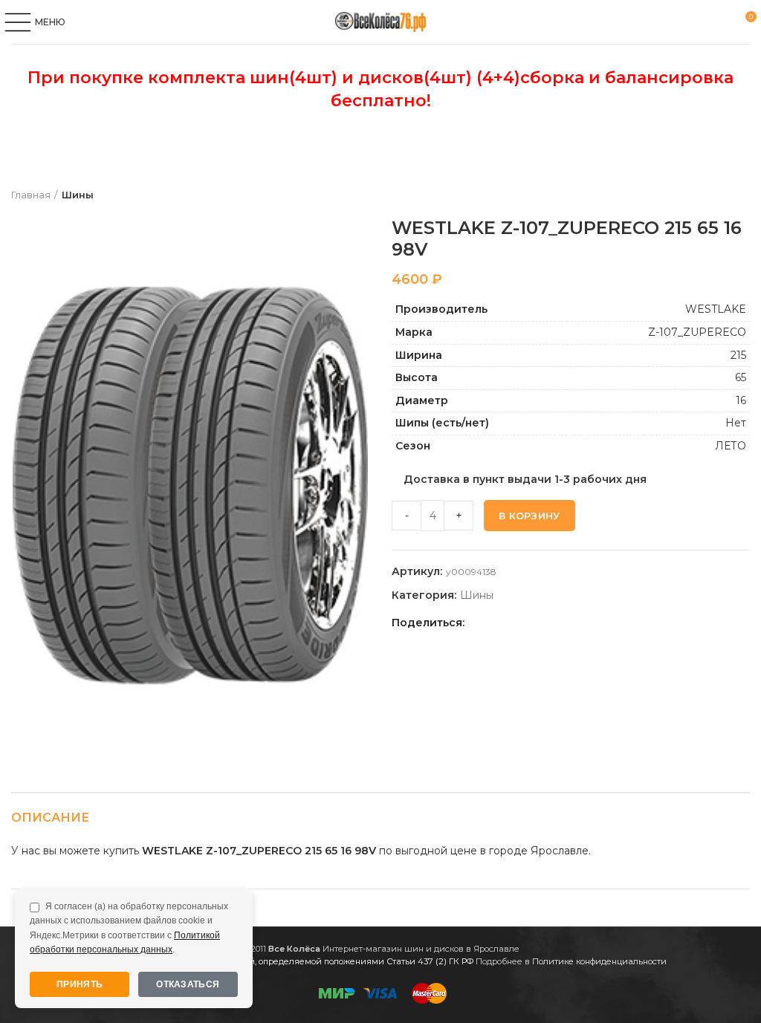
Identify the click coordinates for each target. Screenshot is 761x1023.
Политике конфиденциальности (599, 961)
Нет (735, 422)
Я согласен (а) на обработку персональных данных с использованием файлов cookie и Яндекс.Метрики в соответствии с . (129, 928)
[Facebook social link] (479, 622)
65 (740, 377)
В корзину (529, 516)
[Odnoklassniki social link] (513, 622)
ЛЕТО (730, 445)
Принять (79, 984)
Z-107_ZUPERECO (697, 332)
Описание (50, 818)
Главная (31, 195)
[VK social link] (548, 622)
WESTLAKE (715, 309)
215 (738, 355)
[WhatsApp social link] (531, 622)
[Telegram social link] (565, 622)
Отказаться (187, 984)
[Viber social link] (582, 622)
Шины (78, 195)
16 (741, 400)
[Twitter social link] (496, 622)
